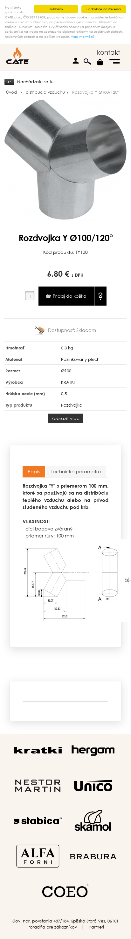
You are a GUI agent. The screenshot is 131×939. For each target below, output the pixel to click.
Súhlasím (56, 9)
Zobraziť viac (65, 418)
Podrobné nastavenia (103, 9)
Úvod (11, 92)
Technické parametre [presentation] (76, 471)
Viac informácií (82, 36)
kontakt (108, 52)
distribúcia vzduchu (45, 92)
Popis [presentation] (34, 471)
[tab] (34, 471)
